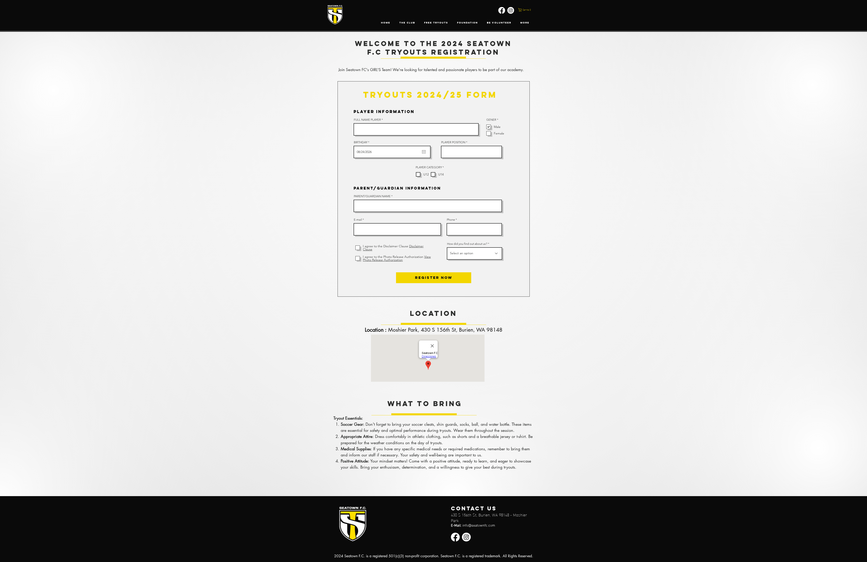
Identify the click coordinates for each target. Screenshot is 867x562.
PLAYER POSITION (453, 142)
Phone (451, 219)
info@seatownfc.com (478, 525)
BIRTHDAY (362, 142)
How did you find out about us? (467, 243)
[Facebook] (501, 10)
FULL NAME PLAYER (367, 119)
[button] (528, 10)
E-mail (358, 219)
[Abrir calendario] (424, 152)
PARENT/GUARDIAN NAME (372, 196)
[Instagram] (510, 10)
